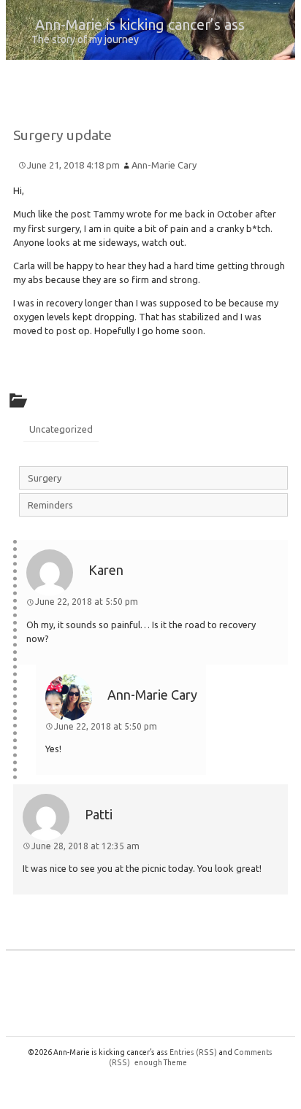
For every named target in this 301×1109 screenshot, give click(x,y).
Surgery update (62, 135)
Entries (193, 1052)
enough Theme (160, 1062)
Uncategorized (61, 429)
